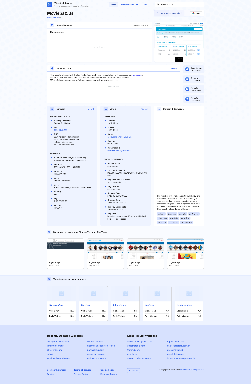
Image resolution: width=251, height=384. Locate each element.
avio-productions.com (58, 341)
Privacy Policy (81, 374)
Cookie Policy (107, 370)
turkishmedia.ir (184, 305)
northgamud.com (95, 350)
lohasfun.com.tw (55, 345)
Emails (147, 5)
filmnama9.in (56, 305)
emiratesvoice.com (96, 358)
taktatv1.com (119, 305)
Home (113, 5)
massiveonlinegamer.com (139, 341)
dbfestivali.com (54, 350)
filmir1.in (85, 305)
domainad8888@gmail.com (119, 150)
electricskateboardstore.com (101, 345)
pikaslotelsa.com (175, 354)
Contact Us (133, 370)
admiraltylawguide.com (58, 358)
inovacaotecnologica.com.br (181, 358)
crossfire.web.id (175, 350)
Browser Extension (129, 5)
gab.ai (50, 354)
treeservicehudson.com (139, 358)
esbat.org (132, 354)
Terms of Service (82, 370)
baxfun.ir (149, 305)
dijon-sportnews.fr (96, 341)
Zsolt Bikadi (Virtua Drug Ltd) (119, 137)
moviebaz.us (53, 18)
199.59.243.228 (60, 130)
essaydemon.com (95, 354)
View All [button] (174, 68)
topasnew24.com (175, 341)
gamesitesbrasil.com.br (178, 345)
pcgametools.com (136, 345)
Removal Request (109, 374)
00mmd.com (133, 350)
